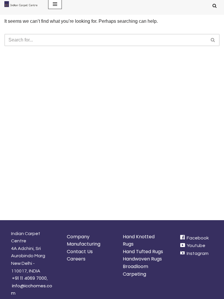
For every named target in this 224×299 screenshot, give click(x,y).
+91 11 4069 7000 (29, 278)
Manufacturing (83, 244)
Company (78, 236)
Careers (76, 258)
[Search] (214, 6)
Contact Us (80, 251)
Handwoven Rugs (142, 258)
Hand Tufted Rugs (143, 251)
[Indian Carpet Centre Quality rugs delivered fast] (21, 4)
